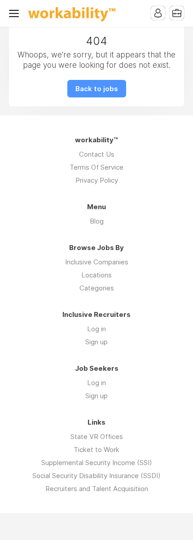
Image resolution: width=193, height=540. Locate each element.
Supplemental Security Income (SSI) (96, 462)
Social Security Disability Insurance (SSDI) (96, 475)
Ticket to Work (96, 449)
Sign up (96, 342)
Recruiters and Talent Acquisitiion (96, 488)
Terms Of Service (96, 167)
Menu (15, 13)
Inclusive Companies (96, 262)
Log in (96, 329)
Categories (96, 288)
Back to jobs (96, 88)
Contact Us (96, 154)
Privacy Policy (96, 180)
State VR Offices (96, 436)
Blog (97, 221)
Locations (96, 275)
